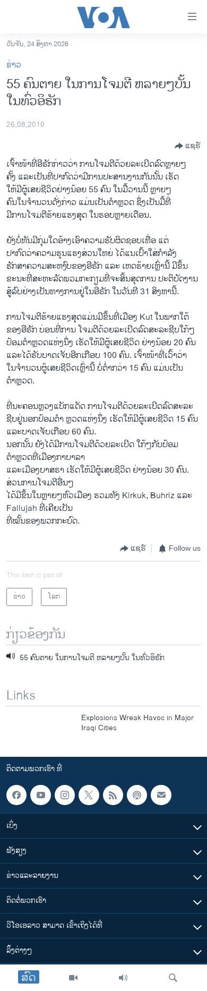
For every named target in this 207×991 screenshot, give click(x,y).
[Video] (73, 977)
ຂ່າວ (13, 65)
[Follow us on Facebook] (16, 795)
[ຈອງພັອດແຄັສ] (161, 795)
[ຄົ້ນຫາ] (173, 977)
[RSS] (113, 795)
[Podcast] (137, 795)
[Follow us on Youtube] (40, 795)
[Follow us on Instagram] (65, 795)
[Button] (188, 146)
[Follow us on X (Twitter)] (89, 795)
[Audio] (123, 977)
